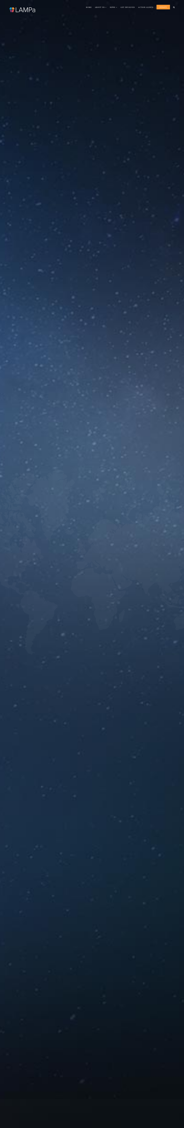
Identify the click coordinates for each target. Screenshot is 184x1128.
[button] (174, 7)
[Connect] (129, 557)
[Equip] (58, 554)
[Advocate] (92, 545)
